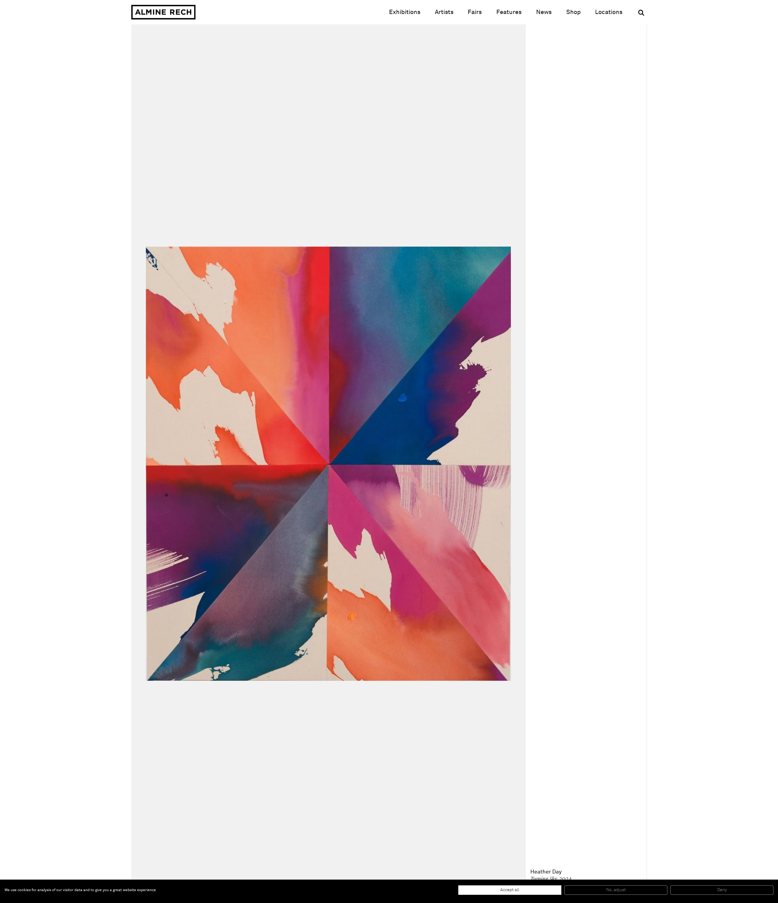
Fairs (475, 12)
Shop (573, 12)
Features (509, 12)
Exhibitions (404, 12)
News (544, 12)
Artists (444, 12)
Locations (608, 12)
